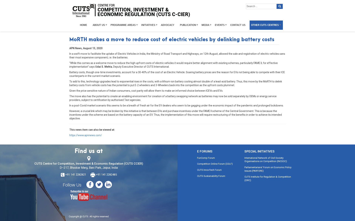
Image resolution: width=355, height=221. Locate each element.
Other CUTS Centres (265, 25)
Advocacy (167, 25)
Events (220, 25)
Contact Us (238, 25)
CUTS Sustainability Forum (211, 176)
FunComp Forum (206, 158)
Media (205, 25)
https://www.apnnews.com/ (85, 135)
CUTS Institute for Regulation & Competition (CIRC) (267, 178)
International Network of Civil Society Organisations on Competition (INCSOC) (265, 160)
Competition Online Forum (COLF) (215, 163)
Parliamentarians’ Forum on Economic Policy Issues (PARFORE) (267, 169)
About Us (99, 25)
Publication (188, 25)
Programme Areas (123, 25)
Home (83, 25)
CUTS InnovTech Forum (209, 170)
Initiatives (148, 25)
